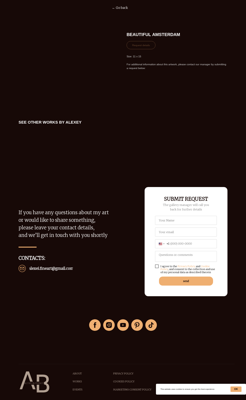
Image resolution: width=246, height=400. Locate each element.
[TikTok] (151, 325)
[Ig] (109, 325)
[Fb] (95, 325)
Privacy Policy (186, 266)
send (186, 281)
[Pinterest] (137, 325)
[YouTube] (123, 325)
